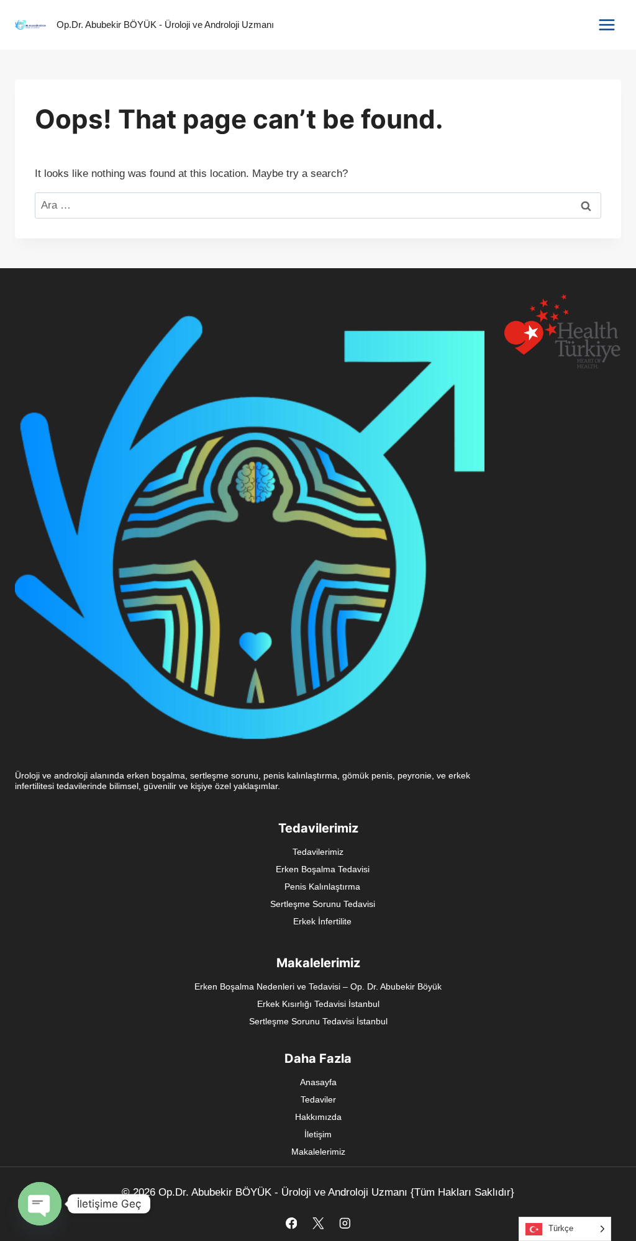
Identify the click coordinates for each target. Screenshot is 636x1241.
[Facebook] (290, 1223)
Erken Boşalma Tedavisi (323, 869)
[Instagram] (344, 1223)
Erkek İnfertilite (322, 921)
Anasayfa (318, 1082)
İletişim (318, 1134)
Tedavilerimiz (318, 852)
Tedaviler (318, 1099)
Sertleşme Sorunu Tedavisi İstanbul (318, 1021)
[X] (317, 1223)
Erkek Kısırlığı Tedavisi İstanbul (318, 1004)
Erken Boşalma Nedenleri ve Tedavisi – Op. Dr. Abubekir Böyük (318, 986)
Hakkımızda (318, 1117)
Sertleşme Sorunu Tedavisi (322, 904)
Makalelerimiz (318, 1152)
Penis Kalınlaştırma (322, 886)
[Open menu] (606, 24)
